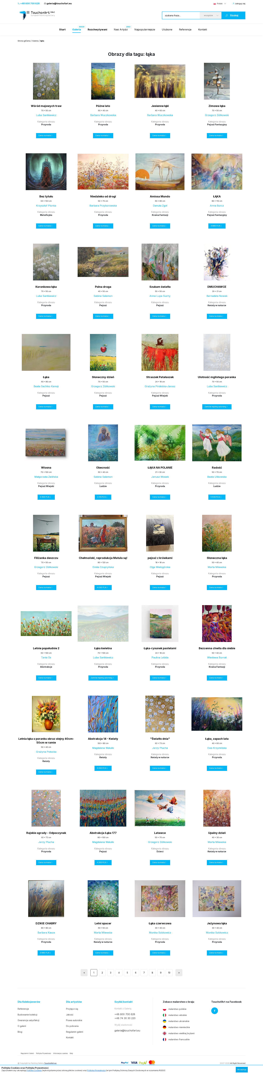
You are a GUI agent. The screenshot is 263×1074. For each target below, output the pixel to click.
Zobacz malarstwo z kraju (178, 1001)
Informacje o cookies (60, 1053)
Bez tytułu (46, 196)
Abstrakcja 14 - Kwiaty (103, 738)
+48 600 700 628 (30, 3)
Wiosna (46, 467)
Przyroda (46, 124)
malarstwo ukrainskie (178, 1021)
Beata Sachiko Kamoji (46, 386)
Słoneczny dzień (103, 377)
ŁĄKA (217, 196)
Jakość (69, 1014)
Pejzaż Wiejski (160, 395)
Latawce (160, 832)
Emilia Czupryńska (103, 567)
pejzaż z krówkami (160, 558)
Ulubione (167, 29)
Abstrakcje (46, 667)
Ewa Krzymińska (216, 747)
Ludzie (103, 486)
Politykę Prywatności (96, 1070)
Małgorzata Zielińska (46, 476)
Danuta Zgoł (160, 205)
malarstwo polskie (177, 1009)
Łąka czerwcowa (160, 923)
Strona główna (24, 41)
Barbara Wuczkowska (103, 115)
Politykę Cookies (34, 1070)
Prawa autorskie (74, 1020)
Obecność (103, 467)
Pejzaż (103, 305)
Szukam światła (160, 286)
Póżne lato (103, 106)
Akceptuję (241, 1069)
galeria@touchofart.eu (59, 3)
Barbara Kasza (46, 932)
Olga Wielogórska (160, 567)
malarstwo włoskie (177, 1015)
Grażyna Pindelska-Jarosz (160, 386)
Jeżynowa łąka (217, 923)
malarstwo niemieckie (179, 1027)
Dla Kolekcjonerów (29, 1001)
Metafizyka (46, 215)
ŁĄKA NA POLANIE (160, 467)
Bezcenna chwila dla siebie (217, 648)
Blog (20, 1032)
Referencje (185, 29)
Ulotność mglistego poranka (217, 377)
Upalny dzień (217, 832)
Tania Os (46, 657)
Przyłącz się (72, 1009)
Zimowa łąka (217, 106)
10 (169, 972)
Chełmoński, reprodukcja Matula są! (103, 558)
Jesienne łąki (160, 106)
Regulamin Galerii (27, 1053)
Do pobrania (72, 1026)
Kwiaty (46, 761)
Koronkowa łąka (46, 286)
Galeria (35, 41)
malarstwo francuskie (179, 1039)
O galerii (22, 1026)
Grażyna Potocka (46, 751)
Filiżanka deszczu (46, 558)
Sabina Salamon (103, 295)
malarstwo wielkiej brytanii (181, 1033)
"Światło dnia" (160, 738)
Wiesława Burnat (217, 657)
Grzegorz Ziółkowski (217, 115)
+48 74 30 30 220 (124, 1018)
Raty (71, 1053)
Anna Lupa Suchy (159, 295)
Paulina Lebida (160, 657)
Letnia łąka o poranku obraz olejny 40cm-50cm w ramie (46, 740)
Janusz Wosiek (160, 476)
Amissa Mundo (160, 196)
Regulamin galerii (74, 1032)
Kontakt (202, 29)
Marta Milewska (217, 567)
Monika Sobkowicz (160, 932)
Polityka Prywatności (43, 1053)
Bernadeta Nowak (217, 295)
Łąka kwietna (103, 648)
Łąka (46, 377)
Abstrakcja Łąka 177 (103, 832)
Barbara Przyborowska (103, 205)
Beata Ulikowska (216, 476)
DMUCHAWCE (216, 286)
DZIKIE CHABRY (46, 923)
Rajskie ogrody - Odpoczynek (46, 832)
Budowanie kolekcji (27, 1014)
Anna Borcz (217, 205)
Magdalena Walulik (103, 747)
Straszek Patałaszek (160, 377)
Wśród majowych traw (46, 106)
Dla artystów (74, 1001)
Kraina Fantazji (160, 215)
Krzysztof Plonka (46, 205)
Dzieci (160, 851)
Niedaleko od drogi (103, 196)
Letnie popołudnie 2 (46, 648)
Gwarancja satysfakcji (28, 1020)
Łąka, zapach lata (217, 738)
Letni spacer (103, 923)
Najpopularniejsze (144, 29)
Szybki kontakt (123, 1001)
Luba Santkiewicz (46, 115)
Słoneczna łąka (217, 558)
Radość (217, 467)
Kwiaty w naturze (217, 305)
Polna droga (103, 286)
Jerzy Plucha (160, 747)
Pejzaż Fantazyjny (217, 124)
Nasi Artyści (121, 29)
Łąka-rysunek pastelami (160, 648)
